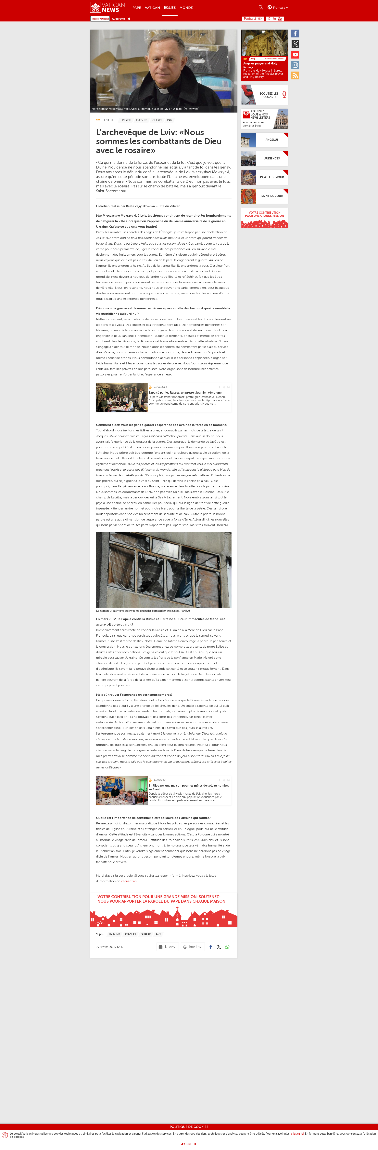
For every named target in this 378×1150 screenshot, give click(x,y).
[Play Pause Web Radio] (130, 19)
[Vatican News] (110, 8)
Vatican (152, 8)
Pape (136, 8)
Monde (186, 8)
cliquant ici (129, 881)
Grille (272, 18)
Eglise (170, 8)
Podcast (250, 18)
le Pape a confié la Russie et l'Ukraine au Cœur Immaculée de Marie (168, 619)
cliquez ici (297, 1133)
